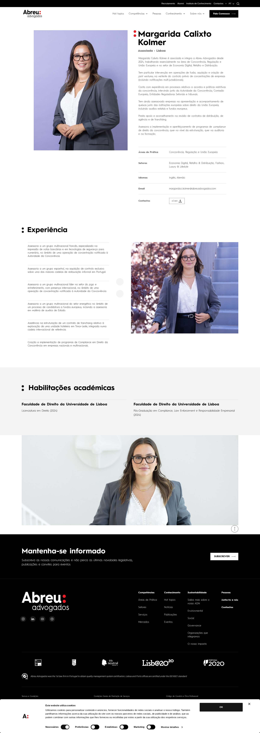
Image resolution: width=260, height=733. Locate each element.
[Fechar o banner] (249, 704)
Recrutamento (168, 3)
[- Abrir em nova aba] (38, 662)
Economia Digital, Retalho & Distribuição (191, 163)
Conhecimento (174, 14)
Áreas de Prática (147, 600)
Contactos (218, 3)
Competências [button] (136, 14)
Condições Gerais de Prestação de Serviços (112, 696)
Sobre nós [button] (195, 14)
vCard (174, 201)
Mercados (143, 622)
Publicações (170, 615)
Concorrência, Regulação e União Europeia (193, 152)
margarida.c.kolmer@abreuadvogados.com (192, 189)
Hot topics (118, 14)
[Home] (45, 603)
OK (221, 707)
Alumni (180, 3)
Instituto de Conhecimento (198, 3)
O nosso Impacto (197, 644)
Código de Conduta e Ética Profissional (182, 696)
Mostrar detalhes (170, 727)
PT (230, 3)
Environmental (195, 611)
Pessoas (157, 14)
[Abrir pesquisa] (237, 4)
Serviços (142, 615)
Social (191, 618)
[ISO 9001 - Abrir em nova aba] (25, 676)
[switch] (95, 727)
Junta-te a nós (229, 600)
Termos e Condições (30, 696)
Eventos (168, 622)
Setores (142, 607)
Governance (194, 626)
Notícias (168, 607)
